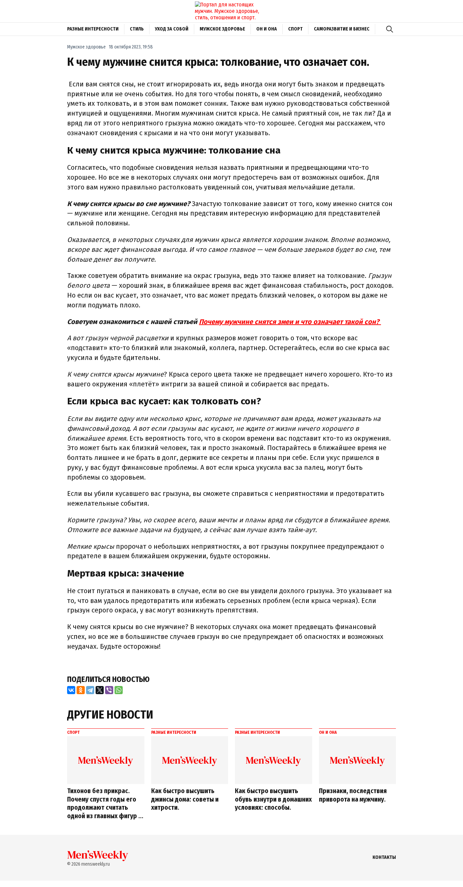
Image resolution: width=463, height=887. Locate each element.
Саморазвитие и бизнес (341, 29)
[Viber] (109, 690)
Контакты (384, 857)
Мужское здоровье (222, 29)
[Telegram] (90, 690)
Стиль (137, 29)
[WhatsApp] (119, 690)
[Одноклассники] (81, 690)
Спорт (295, 29)
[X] (100, 690)
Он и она (266, 29)
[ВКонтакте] (71, 690)
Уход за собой (171, 29)
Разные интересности (93, 29)
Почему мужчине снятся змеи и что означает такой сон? (290, 322)
